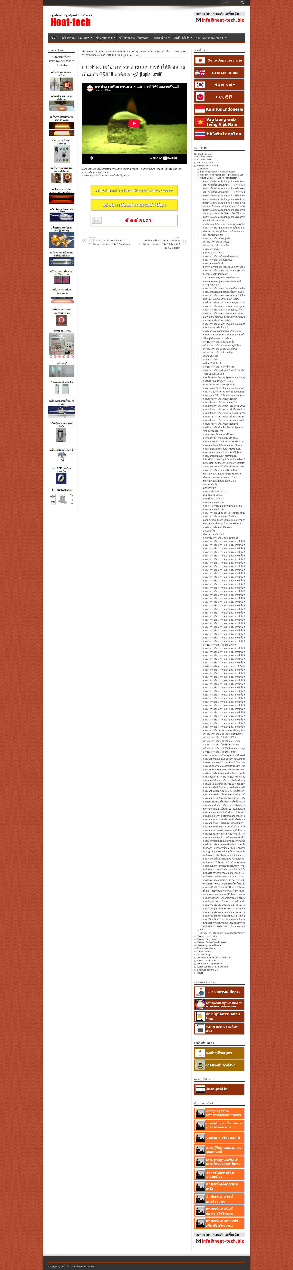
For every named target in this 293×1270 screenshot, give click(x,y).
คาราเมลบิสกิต (210, 484)
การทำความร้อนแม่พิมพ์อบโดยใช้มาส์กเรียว (224, 370)
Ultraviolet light (204, 954)
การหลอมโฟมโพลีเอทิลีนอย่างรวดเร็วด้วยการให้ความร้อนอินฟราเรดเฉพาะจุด (240, 791)
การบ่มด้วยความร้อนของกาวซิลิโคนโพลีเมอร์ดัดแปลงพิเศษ (231, 409)
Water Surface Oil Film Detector (212, 966)
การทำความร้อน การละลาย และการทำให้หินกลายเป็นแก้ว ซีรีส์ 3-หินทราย (239, 548)
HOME (53, 38)
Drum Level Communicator (210, 963)
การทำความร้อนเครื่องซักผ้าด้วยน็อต (220, 256)
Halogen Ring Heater (207, 939)
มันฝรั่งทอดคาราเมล (213, 495)
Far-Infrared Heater (206, 948)
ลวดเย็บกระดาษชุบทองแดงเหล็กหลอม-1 (222, 277)
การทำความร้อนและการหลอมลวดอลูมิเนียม (224, 270)
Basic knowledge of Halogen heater (217, 171)
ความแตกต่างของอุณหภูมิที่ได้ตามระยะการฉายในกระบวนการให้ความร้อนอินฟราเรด (244, 894)
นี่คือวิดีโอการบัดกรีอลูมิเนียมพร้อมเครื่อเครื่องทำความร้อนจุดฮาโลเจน (237, 459)
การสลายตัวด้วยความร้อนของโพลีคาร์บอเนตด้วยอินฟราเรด (231, 780)
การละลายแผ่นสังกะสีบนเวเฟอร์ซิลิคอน (222, 448)
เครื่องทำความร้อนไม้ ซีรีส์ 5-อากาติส (221, 744)
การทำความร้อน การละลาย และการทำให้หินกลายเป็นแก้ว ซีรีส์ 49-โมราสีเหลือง (241, 712)
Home (88, 51)
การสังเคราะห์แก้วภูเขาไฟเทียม (218, 381)
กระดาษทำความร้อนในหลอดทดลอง (220, 538)
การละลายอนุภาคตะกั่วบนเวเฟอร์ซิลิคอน (222, 452)
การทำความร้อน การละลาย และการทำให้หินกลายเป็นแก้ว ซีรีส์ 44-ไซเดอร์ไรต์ (241, 694)
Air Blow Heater (204, 156)
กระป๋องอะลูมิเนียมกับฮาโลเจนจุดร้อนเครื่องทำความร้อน (230, 224)
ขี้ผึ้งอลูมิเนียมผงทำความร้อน (217, 338)
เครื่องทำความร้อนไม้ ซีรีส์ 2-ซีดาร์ (219, 645)
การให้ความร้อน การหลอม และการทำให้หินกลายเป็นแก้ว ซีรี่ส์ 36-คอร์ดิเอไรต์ (240, 666)
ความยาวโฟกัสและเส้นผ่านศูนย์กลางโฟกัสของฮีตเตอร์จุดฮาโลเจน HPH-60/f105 (241, 206)
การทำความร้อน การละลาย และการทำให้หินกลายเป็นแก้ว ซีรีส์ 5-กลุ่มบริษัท (239, 555)
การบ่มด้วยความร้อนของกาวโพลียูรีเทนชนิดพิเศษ (227, 406)
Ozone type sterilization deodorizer (214, 957)
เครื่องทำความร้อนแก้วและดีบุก (218, 352)
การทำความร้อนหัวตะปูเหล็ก (217, 238)
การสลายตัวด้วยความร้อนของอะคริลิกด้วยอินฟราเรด (228, 776)
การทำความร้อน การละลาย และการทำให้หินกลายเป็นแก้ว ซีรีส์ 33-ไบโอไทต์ (240, 655)
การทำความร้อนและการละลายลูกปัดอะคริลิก (225, 324)
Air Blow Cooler (204, 159)
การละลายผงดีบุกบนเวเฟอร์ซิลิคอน (220, 456)
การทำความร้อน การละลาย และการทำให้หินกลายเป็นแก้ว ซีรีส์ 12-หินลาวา (239, 580)
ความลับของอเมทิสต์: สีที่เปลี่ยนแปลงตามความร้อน (227, 520)
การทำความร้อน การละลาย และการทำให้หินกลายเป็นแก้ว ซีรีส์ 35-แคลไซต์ (239, 662)
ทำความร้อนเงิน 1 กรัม (214, 534)
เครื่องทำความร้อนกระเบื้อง (216, 245)
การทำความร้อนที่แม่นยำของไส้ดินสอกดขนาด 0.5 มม (229, 513)
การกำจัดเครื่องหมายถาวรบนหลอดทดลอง (223, 506)
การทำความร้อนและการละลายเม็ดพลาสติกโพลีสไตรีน (229, 288)
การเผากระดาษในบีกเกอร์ (215, 327)
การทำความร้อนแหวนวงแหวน (217, 260)
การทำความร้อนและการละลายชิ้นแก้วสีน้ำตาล (225, 295)
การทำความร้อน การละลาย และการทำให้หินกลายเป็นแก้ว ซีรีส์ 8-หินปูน (237, 566)
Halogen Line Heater (207, 936)
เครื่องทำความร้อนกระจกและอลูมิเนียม (222, 345)
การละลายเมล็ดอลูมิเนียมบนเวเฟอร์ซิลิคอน (223, 441)
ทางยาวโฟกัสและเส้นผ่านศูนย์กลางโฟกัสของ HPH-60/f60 (230, 203)
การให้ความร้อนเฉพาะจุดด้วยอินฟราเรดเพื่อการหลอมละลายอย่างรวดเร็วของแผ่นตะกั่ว (244, 841)
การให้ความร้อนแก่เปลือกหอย (217, 527)
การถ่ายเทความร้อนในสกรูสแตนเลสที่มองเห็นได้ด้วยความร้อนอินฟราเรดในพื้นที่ (241, 755)
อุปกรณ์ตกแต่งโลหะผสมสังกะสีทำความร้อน (224, 317)
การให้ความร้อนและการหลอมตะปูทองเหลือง (224, 302)
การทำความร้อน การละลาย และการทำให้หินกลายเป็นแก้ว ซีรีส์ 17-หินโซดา (109, 240)
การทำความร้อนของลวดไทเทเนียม (220, 470)
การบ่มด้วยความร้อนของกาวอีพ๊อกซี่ (220, 424)
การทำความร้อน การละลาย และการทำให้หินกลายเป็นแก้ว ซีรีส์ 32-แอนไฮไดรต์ (241, 652)
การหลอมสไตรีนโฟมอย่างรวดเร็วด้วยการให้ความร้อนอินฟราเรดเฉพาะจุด (238, 787)
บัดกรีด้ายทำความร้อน (213, 220)
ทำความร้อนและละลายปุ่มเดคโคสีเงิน (221, 299)
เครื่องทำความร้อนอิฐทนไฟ (216, 242)
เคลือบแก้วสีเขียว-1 (212, 359)
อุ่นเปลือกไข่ (209, 530)
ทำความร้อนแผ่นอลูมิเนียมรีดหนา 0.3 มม (223, 473)
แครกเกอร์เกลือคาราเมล (215, 491)
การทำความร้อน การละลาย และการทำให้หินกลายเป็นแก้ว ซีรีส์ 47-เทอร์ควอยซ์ (241, 705)
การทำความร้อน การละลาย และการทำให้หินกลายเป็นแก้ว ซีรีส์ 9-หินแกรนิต (239, 570)
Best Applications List (207, 970)
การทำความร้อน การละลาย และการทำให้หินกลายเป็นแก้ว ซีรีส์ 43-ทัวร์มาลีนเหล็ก (242, 691)
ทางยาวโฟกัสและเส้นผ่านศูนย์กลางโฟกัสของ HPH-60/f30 (230, 199)
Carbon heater (204, 951)
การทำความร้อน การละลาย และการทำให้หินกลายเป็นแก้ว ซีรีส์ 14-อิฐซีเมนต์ (240, 588)
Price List (204, 929)
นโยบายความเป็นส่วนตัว (133, 38)
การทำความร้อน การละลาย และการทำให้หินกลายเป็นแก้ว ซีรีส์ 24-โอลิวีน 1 (239, 620)
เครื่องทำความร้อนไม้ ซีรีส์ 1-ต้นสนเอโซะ (223, 734)
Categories (200, 148)
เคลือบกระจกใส (210, 356)
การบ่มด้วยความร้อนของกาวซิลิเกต (220, 399)
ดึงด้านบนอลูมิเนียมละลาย (215, 274)
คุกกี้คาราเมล (209, 488)
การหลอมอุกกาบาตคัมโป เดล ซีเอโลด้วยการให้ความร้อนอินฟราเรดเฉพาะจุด (240, 819)
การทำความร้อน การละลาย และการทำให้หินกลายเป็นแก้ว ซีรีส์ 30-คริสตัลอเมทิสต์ (242, 641)
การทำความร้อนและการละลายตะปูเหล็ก (222, 309)
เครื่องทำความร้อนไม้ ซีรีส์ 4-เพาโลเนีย (222, 741)
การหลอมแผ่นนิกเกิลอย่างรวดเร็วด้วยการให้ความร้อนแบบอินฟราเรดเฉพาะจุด (240, 826)
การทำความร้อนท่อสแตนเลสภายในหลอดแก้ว (225, 227)
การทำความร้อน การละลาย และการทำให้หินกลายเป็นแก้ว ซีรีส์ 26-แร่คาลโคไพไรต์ (243, 627)
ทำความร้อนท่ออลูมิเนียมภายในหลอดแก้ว (223, 231)
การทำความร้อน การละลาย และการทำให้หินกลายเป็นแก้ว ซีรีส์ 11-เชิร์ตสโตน (240, 577)
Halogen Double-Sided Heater (211, 942)
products (204, 168)
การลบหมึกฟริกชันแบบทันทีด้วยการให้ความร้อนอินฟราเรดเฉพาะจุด (235, 887)
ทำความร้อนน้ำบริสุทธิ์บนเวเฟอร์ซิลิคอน (222, 523)
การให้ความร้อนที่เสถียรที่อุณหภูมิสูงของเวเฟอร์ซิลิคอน (229, 427)
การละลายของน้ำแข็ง (213, 502)
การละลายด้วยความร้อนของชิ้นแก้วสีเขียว (223, 292)
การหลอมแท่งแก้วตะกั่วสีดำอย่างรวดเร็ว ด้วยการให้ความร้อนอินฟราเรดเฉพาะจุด (241, 834)
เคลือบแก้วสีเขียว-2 (212, 363)
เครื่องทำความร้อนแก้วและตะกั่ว (218, 342)
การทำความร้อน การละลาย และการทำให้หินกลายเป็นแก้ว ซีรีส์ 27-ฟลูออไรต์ (240, 630)
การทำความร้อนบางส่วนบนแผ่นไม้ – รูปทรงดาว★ (227, 730)
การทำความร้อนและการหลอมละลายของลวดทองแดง (228, 313)
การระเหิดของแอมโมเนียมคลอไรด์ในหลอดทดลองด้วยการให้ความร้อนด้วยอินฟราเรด (244, 801)
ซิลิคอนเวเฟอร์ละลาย (213, 431)
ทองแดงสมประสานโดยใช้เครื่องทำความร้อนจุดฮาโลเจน (230, 463)
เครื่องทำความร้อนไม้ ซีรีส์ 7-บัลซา (220, 752)
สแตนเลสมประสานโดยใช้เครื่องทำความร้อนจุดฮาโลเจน (230, 466)
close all (207, 154)
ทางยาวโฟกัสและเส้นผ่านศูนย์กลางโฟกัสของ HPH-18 (228, 188)
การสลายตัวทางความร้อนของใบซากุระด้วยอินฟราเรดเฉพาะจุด (233, 866)
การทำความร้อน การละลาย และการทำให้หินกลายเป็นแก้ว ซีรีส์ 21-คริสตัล (239, 609)
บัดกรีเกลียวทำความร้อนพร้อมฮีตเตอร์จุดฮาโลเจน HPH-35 (231, 267)
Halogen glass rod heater (209, 945)
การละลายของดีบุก (212, 249)
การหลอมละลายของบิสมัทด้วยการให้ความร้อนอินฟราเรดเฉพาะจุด (235, 812)
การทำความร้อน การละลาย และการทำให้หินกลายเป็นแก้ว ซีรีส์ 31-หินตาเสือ (240, 648)
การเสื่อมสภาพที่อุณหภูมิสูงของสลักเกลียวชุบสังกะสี (227, 377)
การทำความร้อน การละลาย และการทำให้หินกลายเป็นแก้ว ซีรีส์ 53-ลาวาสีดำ (240, 727)
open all (198, 154)
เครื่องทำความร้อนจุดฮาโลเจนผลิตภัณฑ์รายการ (223, 933)
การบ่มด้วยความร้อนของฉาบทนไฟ (220, 402)
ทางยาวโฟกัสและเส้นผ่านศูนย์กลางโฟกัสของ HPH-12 (228, 181)
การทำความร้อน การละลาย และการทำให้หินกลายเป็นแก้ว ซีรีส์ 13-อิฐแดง (238, 584)
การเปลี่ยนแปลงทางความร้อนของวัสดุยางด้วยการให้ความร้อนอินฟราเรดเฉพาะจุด (242, 784)
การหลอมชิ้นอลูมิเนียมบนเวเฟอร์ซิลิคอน (222, 445)
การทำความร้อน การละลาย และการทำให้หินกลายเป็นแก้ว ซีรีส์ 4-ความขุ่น (239, 552)
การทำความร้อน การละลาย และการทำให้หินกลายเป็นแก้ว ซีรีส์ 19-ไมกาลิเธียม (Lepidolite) (159, 242)
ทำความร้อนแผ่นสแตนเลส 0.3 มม (219, 481)
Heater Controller (205, 162)
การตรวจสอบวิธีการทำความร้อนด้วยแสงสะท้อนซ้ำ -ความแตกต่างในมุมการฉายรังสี (243, 388)
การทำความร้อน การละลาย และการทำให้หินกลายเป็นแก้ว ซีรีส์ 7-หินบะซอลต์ (240, 563)
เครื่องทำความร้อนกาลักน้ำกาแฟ (219, 367)
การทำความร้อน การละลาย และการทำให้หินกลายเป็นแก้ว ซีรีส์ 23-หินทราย (239, 616)
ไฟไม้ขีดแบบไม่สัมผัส (213, 374)
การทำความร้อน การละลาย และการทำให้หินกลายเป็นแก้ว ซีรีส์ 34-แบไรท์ (238, 659)
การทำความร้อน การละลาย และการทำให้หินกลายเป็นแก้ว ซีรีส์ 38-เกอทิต (238, 673)
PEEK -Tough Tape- (207, 960)
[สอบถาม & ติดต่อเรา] (219, 23)
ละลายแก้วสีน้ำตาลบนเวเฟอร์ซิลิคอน (220, 438)
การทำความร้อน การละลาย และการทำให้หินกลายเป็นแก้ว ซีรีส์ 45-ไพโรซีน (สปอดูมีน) (244, 698)
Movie (200, 973)
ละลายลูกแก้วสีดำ (211, 285)
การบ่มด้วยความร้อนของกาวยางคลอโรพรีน (224, 420)
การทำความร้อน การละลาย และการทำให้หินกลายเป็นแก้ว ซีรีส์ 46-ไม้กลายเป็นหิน (242, 702)
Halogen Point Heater (104, 51)
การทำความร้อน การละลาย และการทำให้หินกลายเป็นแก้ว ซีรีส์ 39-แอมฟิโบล (240, 677)
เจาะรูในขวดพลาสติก (213, 235)
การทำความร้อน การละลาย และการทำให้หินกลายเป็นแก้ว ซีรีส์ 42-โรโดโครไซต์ (242, 687)
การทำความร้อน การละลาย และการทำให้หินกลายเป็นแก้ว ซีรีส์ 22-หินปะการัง (240, 612)
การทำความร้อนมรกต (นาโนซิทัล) (219, 516)
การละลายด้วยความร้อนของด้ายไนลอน (222, 331)
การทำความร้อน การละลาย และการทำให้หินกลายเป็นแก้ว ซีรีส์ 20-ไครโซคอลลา (242, 605)
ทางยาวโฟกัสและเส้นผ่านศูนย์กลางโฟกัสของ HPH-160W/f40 (232, 217)
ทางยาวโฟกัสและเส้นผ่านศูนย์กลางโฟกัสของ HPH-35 (228, 195)
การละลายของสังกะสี (213, 263)
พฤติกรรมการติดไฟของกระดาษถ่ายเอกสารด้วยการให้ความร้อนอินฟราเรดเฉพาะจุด (243, 855)
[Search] (242, 2)
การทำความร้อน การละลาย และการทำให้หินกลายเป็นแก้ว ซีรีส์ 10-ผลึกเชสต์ (240, 573)
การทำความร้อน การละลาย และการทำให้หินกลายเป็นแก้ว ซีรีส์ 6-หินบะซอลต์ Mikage (244, 559)
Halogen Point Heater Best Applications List (221, 174)
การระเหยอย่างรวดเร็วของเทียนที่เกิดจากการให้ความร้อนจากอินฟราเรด (237, 762)
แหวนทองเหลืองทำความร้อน (217, 320)
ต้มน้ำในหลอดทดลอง (213, 498)
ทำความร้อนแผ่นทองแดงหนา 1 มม (220, 477)
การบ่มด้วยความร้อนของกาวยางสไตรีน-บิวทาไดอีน (227, 413)
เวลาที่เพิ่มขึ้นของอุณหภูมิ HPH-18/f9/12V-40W (225, 192)
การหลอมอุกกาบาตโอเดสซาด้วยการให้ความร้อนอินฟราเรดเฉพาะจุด (236, 823)
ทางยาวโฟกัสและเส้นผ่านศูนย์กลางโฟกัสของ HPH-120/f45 (231, 210)
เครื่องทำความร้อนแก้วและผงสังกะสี (220, 349)
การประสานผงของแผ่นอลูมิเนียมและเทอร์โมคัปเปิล (227, 334)
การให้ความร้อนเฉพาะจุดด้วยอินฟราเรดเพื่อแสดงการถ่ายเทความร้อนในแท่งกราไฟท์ (243, 773)
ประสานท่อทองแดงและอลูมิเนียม (219, 384)
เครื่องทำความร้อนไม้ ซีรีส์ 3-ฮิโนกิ (220, 737)
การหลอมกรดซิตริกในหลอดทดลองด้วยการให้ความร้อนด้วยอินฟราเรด (236, 794)
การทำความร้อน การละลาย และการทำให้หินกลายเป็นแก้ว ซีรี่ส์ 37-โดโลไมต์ (240, 670)
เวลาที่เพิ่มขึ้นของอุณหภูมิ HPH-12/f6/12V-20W (225, 185)
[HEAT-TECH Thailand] (71, 25)
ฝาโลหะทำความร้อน (213, 252)
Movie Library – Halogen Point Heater (134, 51)
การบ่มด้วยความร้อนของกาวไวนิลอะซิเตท (223, 416)
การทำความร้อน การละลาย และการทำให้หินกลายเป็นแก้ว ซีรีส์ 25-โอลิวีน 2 (239, 623)
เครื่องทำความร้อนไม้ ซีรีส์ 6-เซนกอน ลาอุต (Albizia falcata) (232, 748)
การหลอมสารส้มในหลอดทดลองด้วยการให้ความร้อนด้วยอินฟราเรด (235, 798)
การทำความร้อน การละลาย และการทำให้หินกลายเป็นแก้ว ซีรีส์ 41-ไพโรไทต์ (240, 684)
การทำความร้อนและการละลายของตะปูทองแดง (226, 306)
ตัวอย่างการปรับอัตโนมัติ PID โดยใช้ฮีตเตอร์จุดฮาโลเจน (230, 213)
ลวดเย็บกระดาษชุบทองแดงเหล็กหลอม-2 (222, 281)
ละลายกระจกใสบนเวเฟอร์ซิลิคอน (219, 434)
